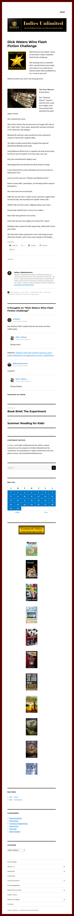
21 (52, 500)
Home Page (12, 862)
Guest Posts (13, 826)
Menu (62, 12)
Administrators (14, 292)
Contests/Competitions (18, 824)
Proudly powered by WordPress (29, 910)
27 (45, 504)
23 (18, 504)
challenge (47, 292)
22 (11, 504)
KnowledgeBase (13, 885)
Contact (10, 904)
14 (52, 496)
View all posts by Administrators (24, 285)
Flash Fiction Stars (36, 292)
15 (11, 500)
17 (25, 500)
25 (32, 504)
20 (45, 500)
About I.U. (11, 867)
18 (31, 500)
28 (52, 504)
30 (18, 508)
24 (25, 504)
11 (31, 496)
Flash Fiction (12, 895)
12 (38, 496)
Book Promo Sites (14, 890)
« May (17, 512)
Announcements (15, 818)
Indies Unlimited (12, 910)
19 (38, 500)
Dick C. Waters (21, 337)
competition (11, 294)
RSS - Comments (15, 800)
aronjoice (16, 319)
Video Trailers (14, 832)
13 (45, 496)
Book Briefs (13, 821)
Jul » (46, 512)
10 (25, 496)
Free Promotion (13, 881)
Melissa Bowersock (20, 363)
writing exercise (33, 294)
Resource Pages (13, 899)
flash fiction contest (22, 294)
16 (18, 500)
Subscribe (11, 876)
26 (38, 504)
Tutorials (12, 829)
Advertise (11, 871)
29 (11, 508)
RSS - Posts (13, 797)
